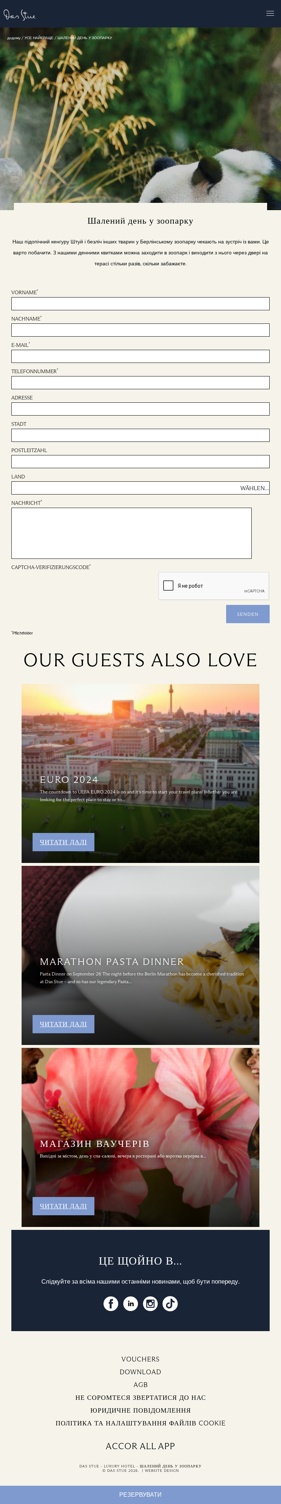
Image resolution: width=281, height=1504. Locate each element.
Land (18, 477)
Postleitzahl (29, 450)
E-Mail (20, 344)
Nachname (26, 318)
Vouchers (140, 1359)
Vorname (24, 292)
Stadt (18, 424)
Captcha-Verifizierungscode (51, 567)
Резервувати (140, 1494)
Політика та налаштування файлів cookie (141, 1423)
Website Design (162, 1470)
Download (140, 1372)
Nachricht (26, 502)
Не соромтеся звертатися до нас (140, 1398)
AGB (141, 1385)
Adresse (22, 398)
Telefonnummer (34, 371)
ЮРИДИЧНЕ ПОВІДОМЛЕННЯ (140, 1410)
